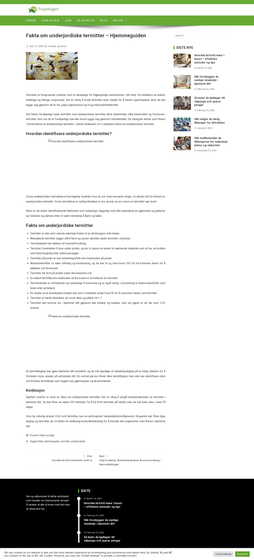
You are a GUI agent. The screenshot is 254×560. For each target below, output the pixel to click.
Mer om (118, 20)
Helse (104, 20)
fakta (40, 441)
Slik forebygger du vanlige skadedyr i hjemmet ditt (206, 80)
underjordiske (78, 441)
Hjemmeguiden (52, 441)
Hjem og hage (51, 20)
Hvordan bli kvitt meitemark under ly (72, 458)
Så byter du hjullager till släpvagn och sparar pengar (209, 101)
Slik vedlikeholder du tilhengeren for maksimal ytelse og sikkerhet (210, 141)
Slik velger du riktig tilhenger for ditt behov (209, 120)
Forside (31, 20)
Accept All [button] (242, 554)
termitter (65, 441)
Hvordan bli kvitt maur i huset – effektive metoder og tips (209, 59)
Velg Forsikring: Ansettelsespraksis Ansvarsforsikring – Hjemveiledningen (130, 460)
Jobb (68, 20)
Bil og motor (86, 20)
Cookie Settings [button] (223, 554)
